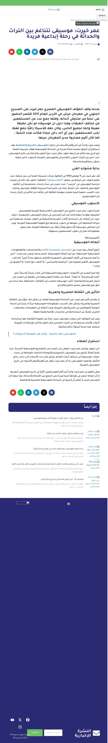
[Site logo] (54, 10)
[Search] (3, 10)
